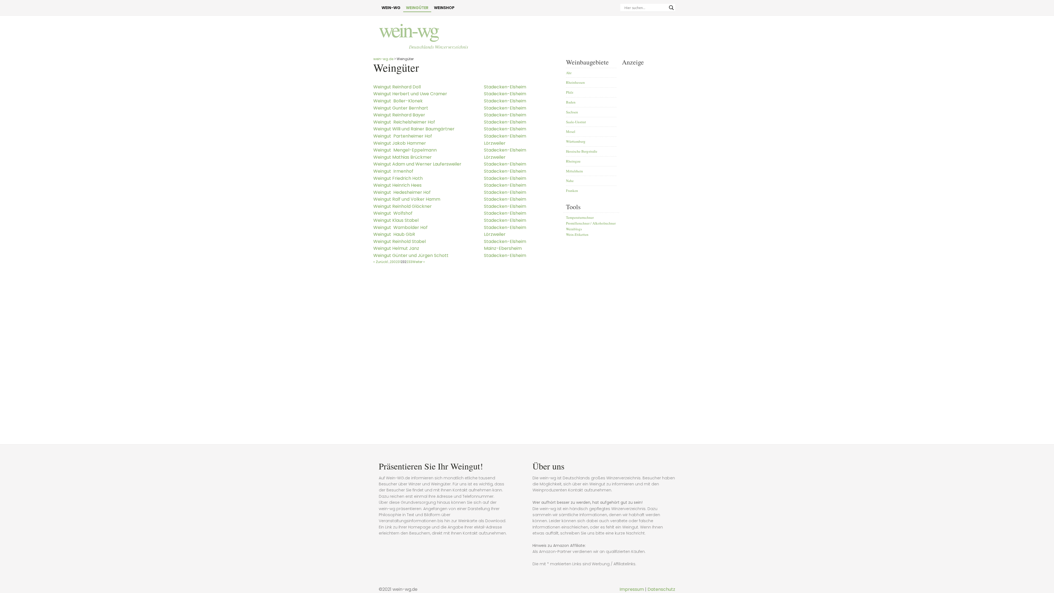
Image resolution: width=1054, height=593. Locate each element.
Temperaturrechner (580, 217)
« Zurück (380, 261)
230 (393, 261)
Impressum (631, 589)
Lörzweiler (495, 143)
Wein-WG (391, 7)
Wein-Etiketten (577, 234)
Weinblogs (574, 228)
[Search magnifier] (671, 8)
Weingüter (417, 7)
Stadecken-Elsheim (505, 87)
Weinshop (444, 7)
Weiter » (418, 261)
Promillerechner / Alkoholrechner (591, 223)
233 (409, 261)
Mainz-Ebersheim (503, 248)
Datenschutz (661, 589)
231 (398, 261)
